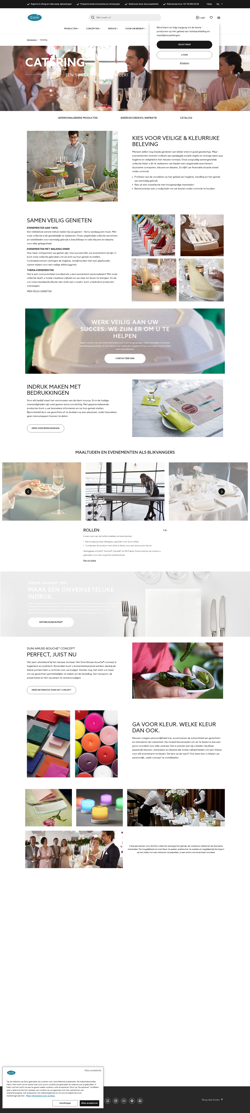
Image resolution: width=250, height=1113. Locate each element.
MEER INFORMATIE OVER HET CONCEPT (51, 690)
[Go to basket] (218, 17)
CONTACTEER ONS (125, 358)
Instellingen (65, 1103)
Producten (70, 29)
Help (209, 4)
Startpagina (32, 40)
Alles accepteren (89, 1103)
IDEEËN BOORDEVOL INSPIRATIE (139, 118)
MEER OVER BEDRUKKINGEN (45, 428)
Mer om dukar (89, 560)
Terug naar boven (211, 1100)
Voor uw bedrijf (134, 29)
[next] (221, 491)
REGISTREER (184, 44)
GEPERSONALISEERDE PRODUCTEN (78, 118)
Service (112, 29)
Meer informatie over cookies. (40, 1096)
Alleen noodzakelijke (93, 1070)
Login (184, 55)
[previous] (28, 491)
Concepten (92, 29)
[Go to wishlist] (211, 17)
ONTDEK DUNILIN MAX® (51, 622)
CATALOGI (186, 118)
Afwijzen (184, 63)
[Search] (92, 17)
